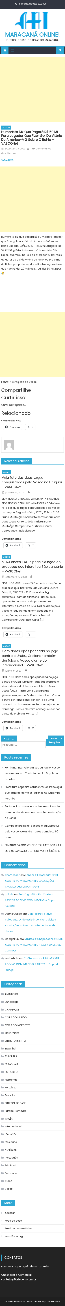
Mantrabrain (53, 1301)
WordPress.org (14, 1236)
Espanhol (10, 1048)
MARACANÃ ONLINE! (32, 34)
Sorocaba (11, 1173)
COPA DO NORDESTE (17, 1025)
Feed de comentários (18, 1228)
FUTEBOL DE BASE (15, 1103)
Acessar (10, 1213)
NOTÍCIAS (11, 1150)
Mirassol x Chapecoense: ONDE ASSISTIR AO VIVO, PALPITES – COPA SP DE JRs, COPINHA (34, 944)
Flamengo (11, 1080)
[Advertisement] (32, 89)
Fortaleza (10, 1087)
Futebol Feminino (16, 1111)
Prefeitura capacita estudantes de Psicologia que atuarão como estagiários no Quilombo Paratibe (33, 792)
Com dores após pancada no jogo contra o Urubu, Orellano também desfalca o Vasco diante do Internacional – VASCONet (30, 658)
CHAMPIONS (12, 1009)
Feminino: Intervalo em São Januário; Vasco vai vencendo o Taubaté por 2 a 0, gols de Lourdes (32, 773)
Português (11, 1157)
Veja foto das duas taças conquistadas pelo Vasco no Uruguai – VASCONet (32, 482)
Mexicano (11, 1142)
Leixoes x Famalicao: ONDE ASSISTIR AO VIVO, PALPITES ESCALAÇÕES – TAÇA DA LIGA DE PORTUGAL (31, 880)
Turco (8, 1181)
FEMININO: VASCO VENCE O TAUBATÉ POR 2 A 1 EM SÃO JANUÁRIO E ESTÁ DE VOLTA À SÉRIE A (33, 848)
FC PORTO (11, 1072)
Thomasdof (12, 875)
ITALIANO (10, 1134)
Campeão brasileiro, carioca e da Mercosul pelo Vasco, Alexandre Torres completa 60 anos (32, 831)
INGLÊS (9, 1118)
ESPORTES (11, 1056)
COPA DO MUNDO (16, 1017)
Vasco (6, 127)
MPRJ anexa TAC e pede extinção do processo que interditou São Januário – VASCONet (32, 567)
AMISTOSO (11, 994)
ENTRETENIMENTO (15, 1041)
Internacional (13, 1126)
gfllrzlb (9, 894)
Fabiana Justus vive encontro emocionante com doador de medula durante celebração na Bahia (33, 812)
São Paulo (11, 1165)
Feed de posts (14, 1220)
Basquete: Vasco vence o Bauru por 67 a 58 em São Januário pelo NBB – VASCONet (57, 738)
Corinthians (12, 1033)
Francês (10, 1095)
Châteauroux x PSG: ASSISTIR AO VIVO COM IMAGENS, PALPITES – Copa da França (32, 964)
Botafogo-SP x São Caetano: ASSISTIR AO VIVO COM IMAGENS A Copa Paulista (30, 900)
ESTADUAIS (11, 1064)
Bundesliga (11, 1002)
